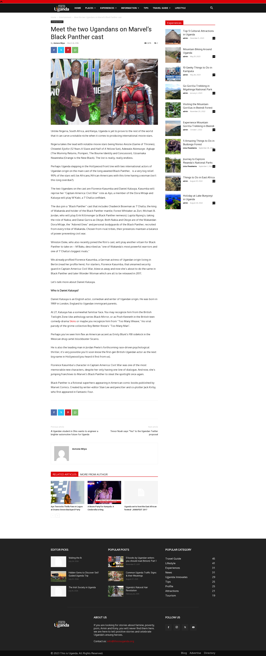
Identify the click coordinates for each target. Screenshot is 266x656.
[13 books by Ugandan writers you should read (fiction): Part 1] (115, 561)
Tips (146, 7)
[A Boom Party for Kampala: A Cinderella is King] (104, 492)
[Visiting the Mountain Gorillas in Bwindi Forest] (173, 110)
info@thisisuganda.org (120, 641)
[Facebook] (54, 50)
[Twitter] (61, 50)
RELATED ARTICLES (65, 474)
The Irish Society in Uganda (82, 587)
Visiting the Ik (75, 557)
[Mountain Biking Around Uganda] (173, 55)
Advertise (195, 653)
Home (78, 7)
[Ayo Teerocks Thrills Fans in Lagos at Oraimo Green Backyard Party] (67, 492)
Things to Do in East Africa (199, 177)
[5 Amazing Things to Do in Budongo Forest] (173, 146)
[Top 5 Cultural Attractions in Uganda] (173, 36)
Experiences (107, 7)
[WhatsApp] (75, 50)
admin (185, 38)
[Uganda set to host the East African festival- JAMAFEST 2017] (141, 492)
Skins (73, 321)
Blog (184, 653)
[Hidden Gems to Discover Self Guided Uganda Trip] (58, 576)
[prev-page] (53, 516)
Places (89, 7)
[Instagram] (177, 627)
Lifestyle (180, 7)
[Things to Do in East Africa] (173, 183)
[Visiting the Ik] (58, 561)
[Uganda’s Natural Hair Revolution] (115, 591)
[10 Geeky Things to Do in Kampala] (173, 73)
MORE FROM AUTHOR (94, 474)
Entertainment (65, 17)
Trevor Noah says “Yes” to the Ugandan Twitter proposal (134, 433)
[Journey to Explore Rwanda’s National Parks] (173, 165)
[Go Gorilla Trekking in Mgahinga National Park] (173, 91)
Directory (209, 653)
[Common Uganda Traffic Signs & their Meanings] (115, 576)
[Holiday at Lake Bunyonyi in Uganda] (173, 201)
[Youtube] (193, 627)
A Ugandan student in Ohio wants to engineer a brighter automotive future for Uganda (74, 433)
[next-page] (58, 516)
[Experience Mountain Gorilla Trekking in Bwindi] (173, 128)
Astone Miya (59, 43)
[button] (211, 8)
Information (129, 7)
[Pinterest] (68, 50)
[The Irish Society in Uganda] (58, 591)
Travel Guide (160, 7)
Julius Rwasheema (190, 148)
